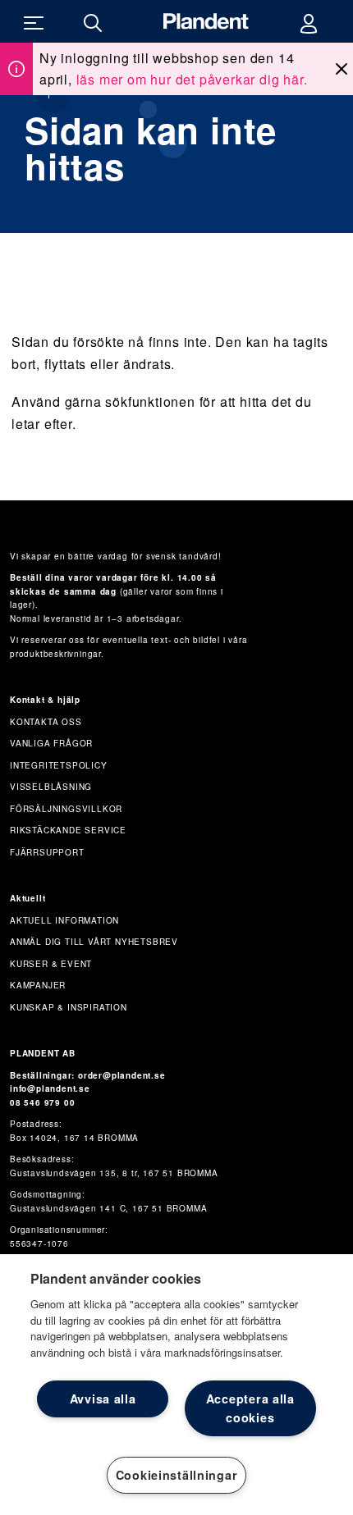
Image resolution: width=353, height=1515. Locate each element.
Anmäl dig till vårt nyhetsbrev (94, 941)
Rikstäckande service (68, 830)
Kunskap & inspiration (68, 1007)
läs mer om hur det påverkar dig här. (192, 79)
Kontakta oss (46, 722)
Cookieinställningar (177, 1475)
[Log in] (308, 21)
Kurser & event (51, 964)
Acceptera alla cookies (250, 1408)
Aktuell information (64, 920)
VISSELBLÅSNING (51, 786)
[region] (176, 1384)
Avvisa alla (103, 1398)
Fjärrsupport (47, 852)
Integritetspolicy (59, 765)
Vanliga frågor (51, 743)
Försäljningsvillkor (66, 809)
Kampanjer (38, 985)
